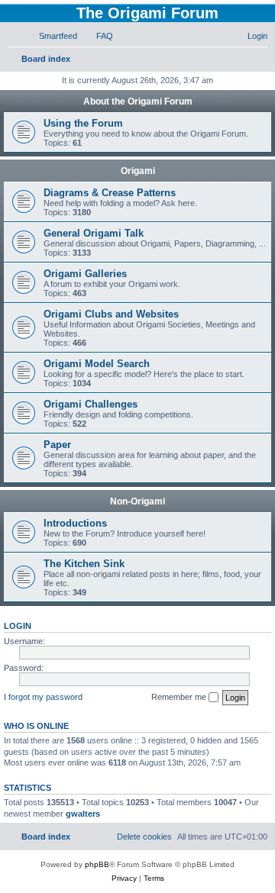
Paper (57, 444)
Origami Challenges (91, 404)
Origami (138, 171)
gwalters (83, 813)
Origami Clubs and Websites (111, 314)
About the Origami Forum (137, 101)
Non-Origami (137, 501)
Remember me (180, 696)
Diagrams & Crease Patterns (110, 192)
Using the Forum (83, 123)
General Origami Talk (94, 233)
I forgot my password (43, 696)
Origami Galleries (85, 273)
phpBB (97, 864)
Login (17, 625)
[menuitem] (51, 36)
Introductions (75, 523)
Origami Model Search (97, 363)
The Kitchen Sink (84, 563)
